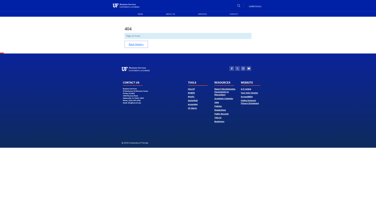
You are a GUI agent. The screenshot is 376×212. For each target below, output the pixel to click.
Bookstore (219, 121)
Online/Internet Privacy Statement (250, 102)
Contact (234, 14)
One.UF (191, 89)
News (140, 14)
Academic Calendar (223, 98)
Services (202, 14)
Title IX (217, 117)
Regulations (220, 110)
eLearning (192, 104)
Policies (218, 106)
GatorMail (193, 100)
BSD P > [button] (255, 6)
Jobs (216, 102)
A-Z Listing (246, 89)
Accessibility (247, 96)
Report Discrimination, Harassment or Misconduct (225, 92)
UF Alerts (192, 108)
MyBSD (191, 92)
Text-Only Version (249, 92)
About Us (170, 14)
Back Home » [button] (136, 44)
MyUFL (191, 96)
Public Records (221, 113)
